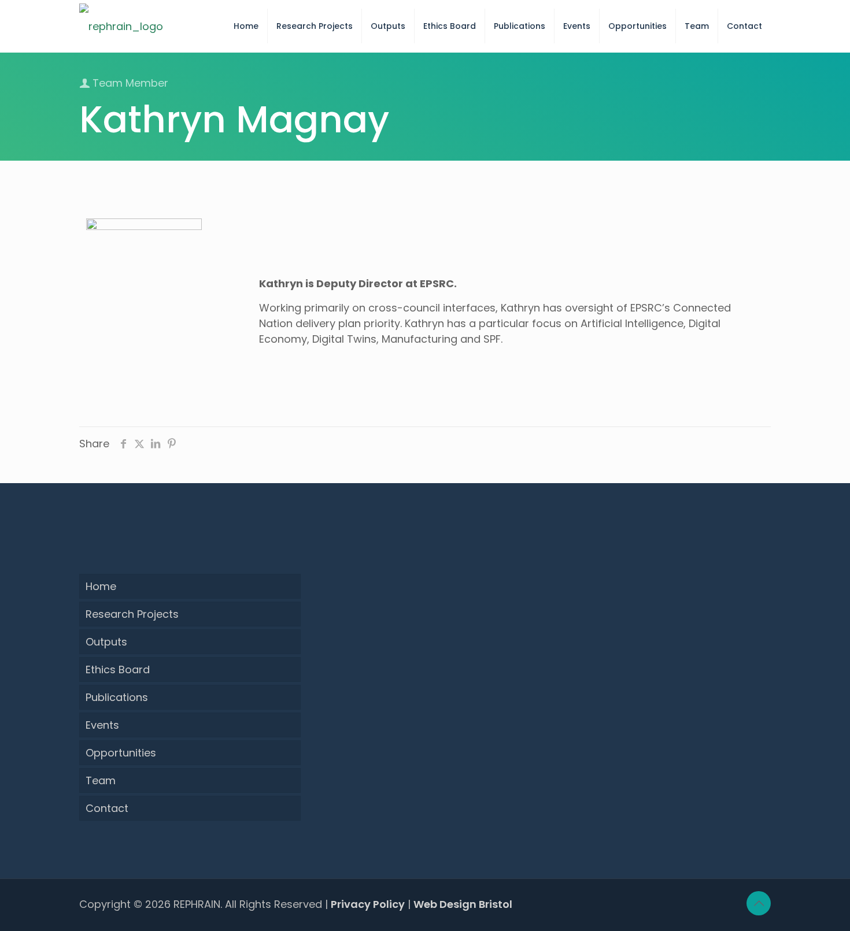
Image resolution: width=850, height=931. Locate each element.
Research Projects (132, 614)
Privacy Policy (368, 904)
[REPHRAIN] (121, 26)
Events (102, 725)
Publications (117, 697)
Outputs (106, 642)
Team (101, 780)
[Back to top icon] (758, 903)
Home (101, 586)
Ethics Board (118, 669)
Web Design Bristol (462, 904)
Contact (107, 808)
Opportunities (121, 752)
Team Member (129, 83)
